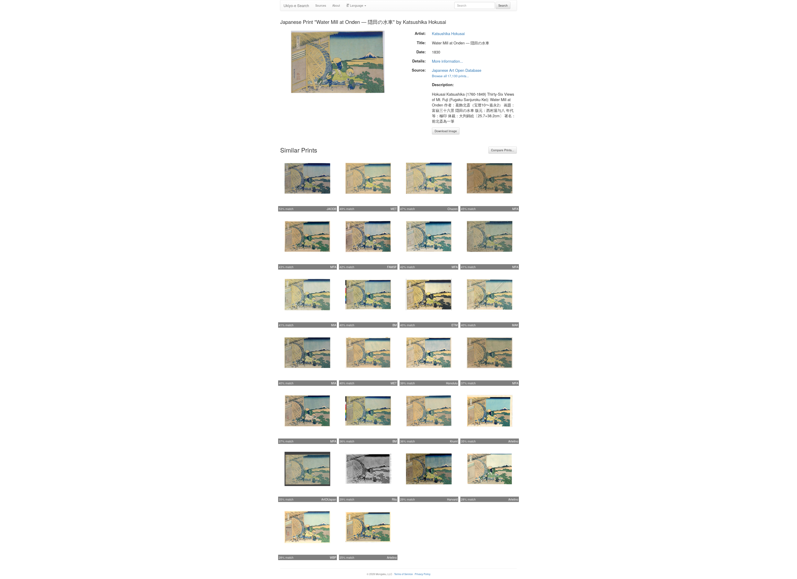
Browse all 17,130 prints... (450, 75)
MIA (333, 325)
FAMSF (392, 267)
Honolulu (452, 383)
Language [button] (356, 5)
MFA (515, 209)
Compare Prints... (502, 150)
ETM (454, 325)
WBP (333, 557)
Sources (320, 5)
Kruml (454, 441)
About (336, 5)
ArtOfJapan (328, 499)
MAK (515, 325)
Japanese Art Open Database (456, 70)
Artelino (513, 441)
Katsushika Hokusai (448, 33)
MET (394, 209)
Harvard (452, 499)
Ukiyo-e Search (296, 5)
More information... (447, 61)
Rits (394, 499)
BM (394, 325)
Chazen (452, 209)
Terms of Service (403, 574)
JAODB (331, 209)
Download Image (446, 131)
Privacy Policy (422, 574)
